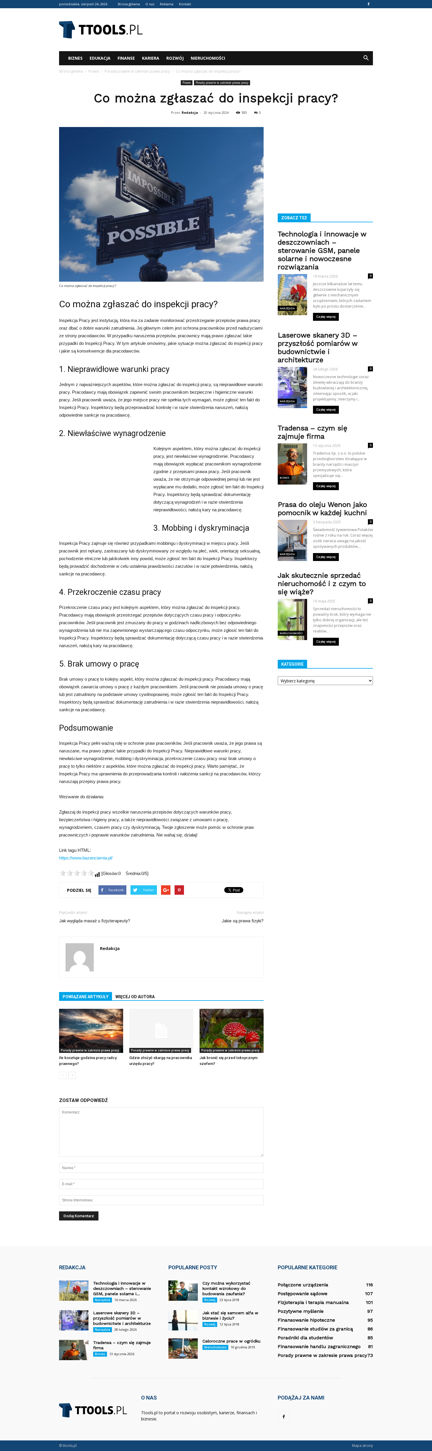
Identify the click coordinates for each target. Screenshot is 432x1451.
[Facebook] (368, 4)
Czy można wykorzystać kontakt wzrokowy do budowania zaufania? (226, 1288)
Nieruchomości (208, 58)
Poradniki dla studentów (305, 1337)
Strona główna (129, 4)
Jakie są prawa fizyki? (243, 921)
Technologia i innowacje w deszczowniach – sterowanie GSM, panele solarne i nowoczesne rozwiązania (322, 250)
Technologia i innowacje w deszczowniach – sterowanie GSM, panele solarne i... (122, 1288)
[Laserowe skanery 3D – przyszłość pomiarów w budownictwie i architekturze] (73, 1320)
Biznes (75, 58)
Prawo (186, 83)
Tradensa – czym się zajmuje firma (312, 432)
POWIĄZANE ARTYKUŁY (85, 996)
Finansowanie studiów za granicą (315, 1329)
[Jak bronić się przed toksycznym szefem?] (232, 1031)
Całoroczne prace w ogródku (231, 1341)
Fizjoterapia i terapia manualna (313, 1302)
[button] (366, 58)
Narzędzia (287, 308)
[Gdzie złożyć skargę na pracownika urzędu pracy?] (161, 1031)
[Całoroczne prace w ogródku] (183, 1348)
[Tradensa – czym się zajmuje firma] (73, 1350)
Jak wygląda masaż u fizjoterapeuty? (94, 921)
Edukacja (100, 58)
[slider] (76, 872)
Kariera (150, 58)
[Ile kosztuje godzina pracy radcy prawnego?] (91, 1031)
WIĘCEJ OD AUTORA (135, 996)
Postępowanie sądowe (302, 1293)
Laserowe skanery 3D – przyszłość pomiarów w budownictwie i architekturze (317, 347)
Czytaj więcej (326, 317)
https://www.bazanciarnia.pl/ (86, 857)
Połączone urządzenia (303, 1285)
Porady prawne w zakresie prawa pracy (222, 83)
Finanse (126, 58)
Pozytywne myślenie (301, 1311)
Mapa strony (362, 1445)
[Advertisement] (266, 29)
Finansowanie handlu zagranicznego (319, 1346)
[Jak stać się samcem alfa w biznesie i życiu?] (183, 1320)
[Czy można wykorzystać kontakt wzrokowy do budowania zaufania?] (183, 1290)
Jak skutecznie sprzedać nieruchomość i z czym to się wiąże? (322, 583)
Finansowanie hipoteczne (306, 1320)
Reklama (166, 4)
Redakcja (190, 112)
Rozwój (175, 58)
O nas (149, 4)
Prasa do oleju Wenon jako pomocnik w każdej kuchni (322, 508)
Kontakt (185, 4)
